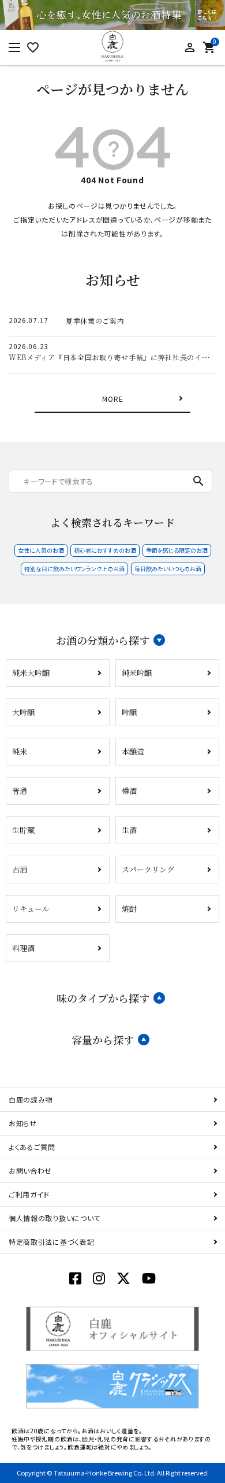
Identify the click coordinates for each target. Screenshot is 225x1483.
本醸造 (133, 751)
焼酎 (129, 908)
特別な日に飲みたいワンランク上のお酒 (74, 568)
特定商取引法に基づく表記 (51, 1242)
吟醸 (129, 712)
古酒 (19, 869)
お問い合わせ (30, 1170)
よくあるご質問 (32, 1147)
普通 (19, 790)
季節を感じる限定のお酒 (177, 550)
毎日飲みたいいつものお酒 (167, 568)
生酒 (129, 829)
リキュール (31, 908)
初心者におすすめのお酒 (105, 550)
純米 (19, 751)
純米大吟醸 (31, 672)
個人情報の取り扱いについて (54, 1218)
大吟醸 (23, 712)
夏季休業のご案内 (95, 321)
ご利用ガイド (29, 1194)
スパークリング (148, 869)
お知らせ (23, 1123)
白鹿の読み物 (30, 1099)
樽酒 (129, 790)
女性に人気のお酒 (41, 550)
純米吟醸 (137, 672)
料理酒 (23, 947)
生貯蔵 (23, 829)
